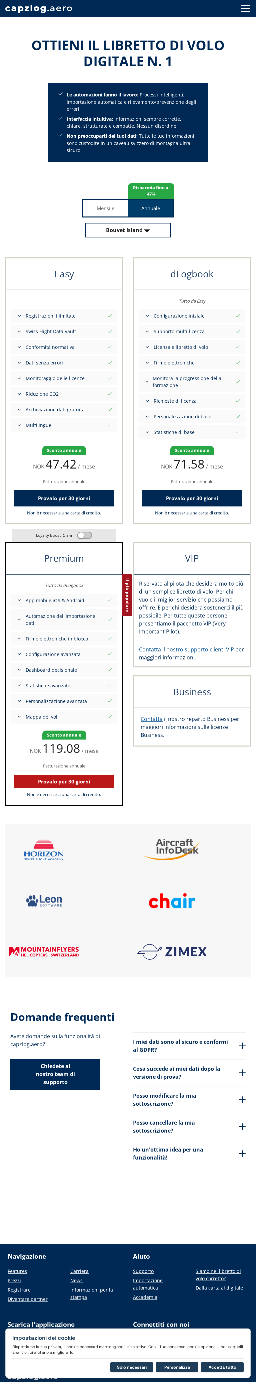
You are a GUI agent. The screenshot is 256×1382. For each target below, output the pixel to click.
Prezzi (14, 1280)
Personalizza (177, 1367)
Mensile (105, 208)
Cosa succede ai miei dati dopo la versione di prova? (176, 1072)
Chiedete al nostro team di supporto (55, 1074)
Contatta (152, 719)
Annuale (150, 208)
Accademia (145, 1297)
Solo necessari (132, 1367)
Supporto (143, 1271)
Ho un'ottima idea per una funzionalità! (168, 1153)
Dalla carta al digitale (219, 1288)
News (76, 1280)
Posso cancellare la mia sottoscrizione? (164, 1126)
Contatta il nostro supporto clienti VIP (186, 649)
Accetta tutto (222, 1367)
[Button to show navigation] (246, 8)
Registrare (19, 1290)
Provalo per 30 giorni (64, 498)
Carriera (79, 1271)
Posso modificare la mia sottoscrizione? (164, 1099)
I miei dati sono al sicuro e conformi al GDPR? (180, 1045)
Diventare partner (28, 1299)
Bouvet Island (124, 230)
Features (17, 1271)
